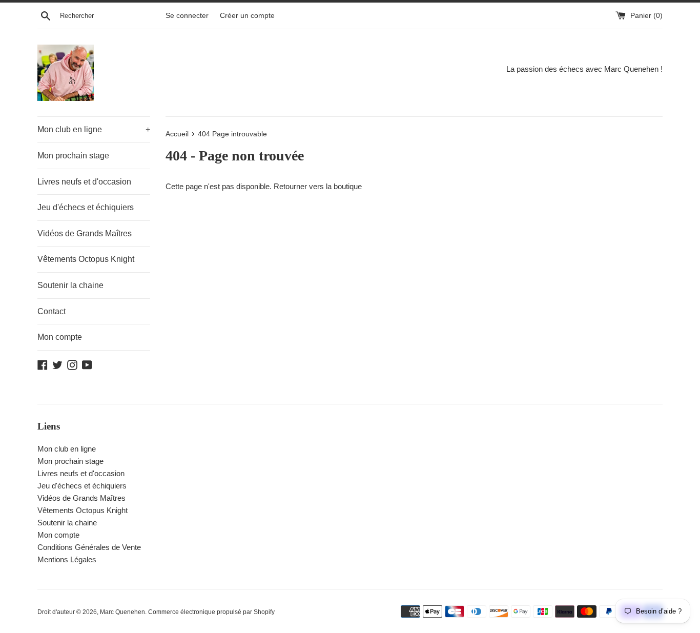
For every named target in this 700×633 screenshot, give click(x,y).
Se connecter (187, 15)
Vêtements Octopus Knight (85, 259)
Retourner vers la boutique (318, 186)
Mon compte (59, 337)
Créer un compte (247, 15)
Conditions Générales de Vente (89, 547)
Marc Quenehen (122, 612)
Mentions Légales (66, 559)
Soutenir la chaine (70, 285)
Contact (51, 311)
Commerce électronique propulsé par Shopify (211, 612)
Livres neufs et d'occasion (84, 181)
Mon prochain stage (73, 155)
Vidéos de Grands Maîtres (84, 233)
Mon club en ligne (93, 129)
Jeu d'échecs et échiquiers (85, 207)
